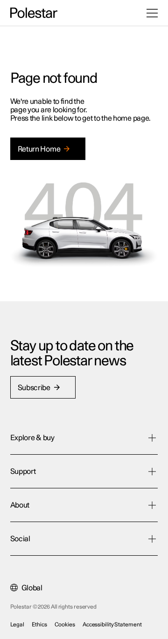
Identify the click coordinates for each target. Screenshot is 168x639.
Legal (17, 624)
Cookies (65, 624)
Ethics (39, 624)
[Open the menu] (152, 13)
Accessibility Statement (112, 624)
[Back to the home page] (33, 13)
